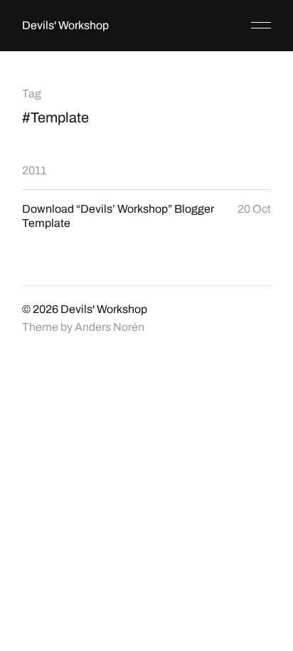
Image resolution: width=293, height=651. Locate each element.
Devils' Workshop (65, 25)
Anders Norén (109, 327)
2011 (34, 170)
